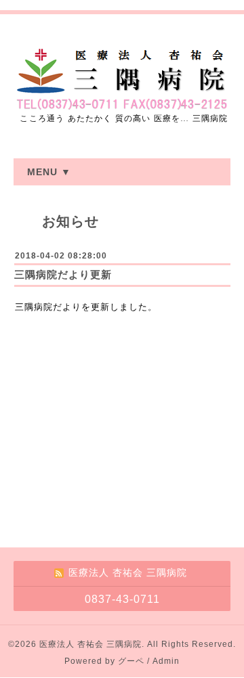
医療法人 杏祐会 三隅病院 (90, 644)
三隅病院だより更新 (63, 274)
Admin (166, 661)
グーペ (131, 661)
